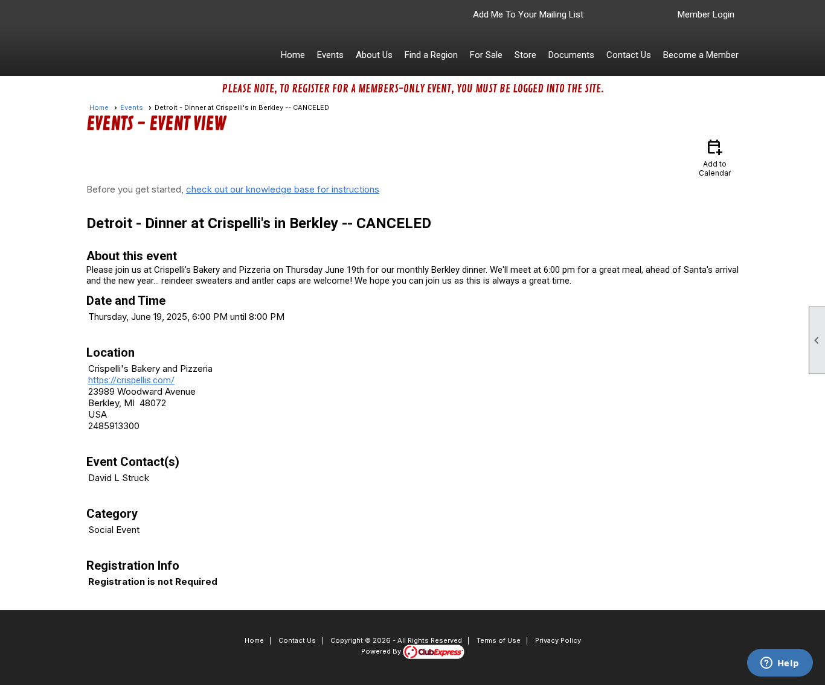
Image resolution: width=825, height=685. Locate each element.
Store (525, 54)
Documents (571, 54)
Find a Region (431, 54)
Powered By (382, 651)
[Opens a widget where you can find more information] (779, 664)
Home (293, 54)
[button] (330, 55)
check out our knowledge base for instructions (282, 189)
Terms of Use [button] (499, 640)
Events (131, 107)
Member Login (706, 14)
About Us (374, 54)
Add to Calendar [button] (715, 157)
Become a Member (701, 54)
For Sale (486, 54)
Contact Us (628, 54)
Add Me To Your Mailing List (528, 14)
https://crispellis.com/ (131, 380)
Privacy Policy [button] (558, 640)
